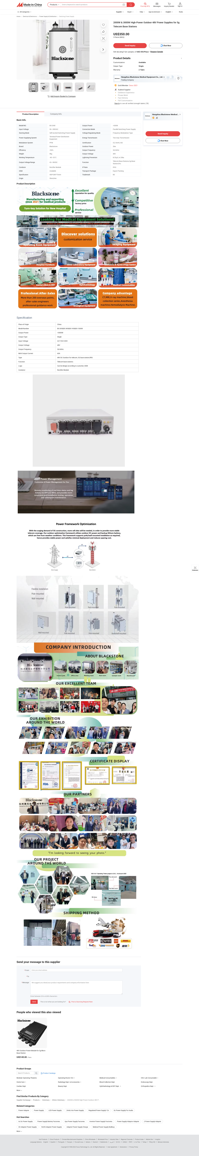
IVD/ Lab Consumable (149, 1078)
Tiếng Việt (152, 1142)
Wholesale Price (103, 1139)
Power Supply (39, 1110)
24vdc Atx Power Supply (75, 1110)
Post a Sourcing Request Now (81, 1002)
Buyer (129, 12)
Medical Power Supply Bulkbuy (104, 1127)
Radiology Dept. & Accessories (69, 1082)
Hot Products (43, 1139)
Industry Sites (114, 1139)
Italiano (88, 1142)
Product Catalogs (49, 1073)
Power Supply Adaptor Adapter (128, 1121)
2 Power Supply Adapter (152, 1121)
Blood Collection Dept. (107, 1082)
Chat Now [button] (167, 45)
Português (61, 1142)
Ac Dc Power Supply (25, 1121)
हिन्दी (130, 1142)
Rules (181, 12)
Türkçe (144, 1142)
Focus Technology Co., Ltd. (84, 1147)
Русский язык (79, 1142)
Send (34, 1002)
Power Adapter (23, 1110)
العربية (112, 1142)
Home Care (21, 1082)
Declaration (123, 1147)
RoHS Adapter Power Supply (51, 1127)
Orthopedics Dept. (147, 1086)
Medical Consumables (107, 1078)
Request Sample (156, 52)
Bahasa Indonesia (163, 1142)
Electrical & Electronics (30, 16)
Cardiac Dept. (21, 1086)
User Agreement (112, 1147)
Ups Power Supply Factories (75, 1121)
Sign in (180, 6)
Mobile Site (149, 1139)
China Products (54, 1139)
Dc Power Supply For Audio (123, 1110)
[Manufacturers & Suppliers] (29, 4)
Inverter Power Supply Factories (100, 1121)
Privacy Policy (133, 1147)
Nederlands (103, 1142)
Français (69, 1142)
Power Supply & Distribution (48, 16)
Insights (157, 1139)
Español (53, 1142)
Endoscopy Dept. (147, 1082)
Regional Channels (127, 1139)
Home (18, 16)
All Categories (24, 12)
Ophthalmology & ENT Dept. (109, 1086)
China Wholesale (90, 1139)
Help (141, 12)
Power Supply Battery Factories (48, 1121)
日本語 (125, 1142)
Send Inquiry (130, 45)
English (45, 1142)
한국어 (118, 1142)
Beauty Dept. (62, 1086)
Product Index (139, 1139)
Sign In (117, 103)
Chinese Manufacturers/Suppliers (72, 1139)
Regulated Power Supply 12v (99, 1110)
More (19, 1131)
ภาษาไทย (137, 1142)
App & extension (154, 12)
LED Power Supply (55, 1110)
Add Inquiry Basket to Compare (63, 96)
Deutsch (95, 1142)
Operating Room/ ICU (65, 1078)
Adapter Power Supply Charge (77, 1127)
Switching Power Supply (66, 16)
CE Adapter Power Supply (27, 1127)
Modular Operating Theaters (27, 1078)
